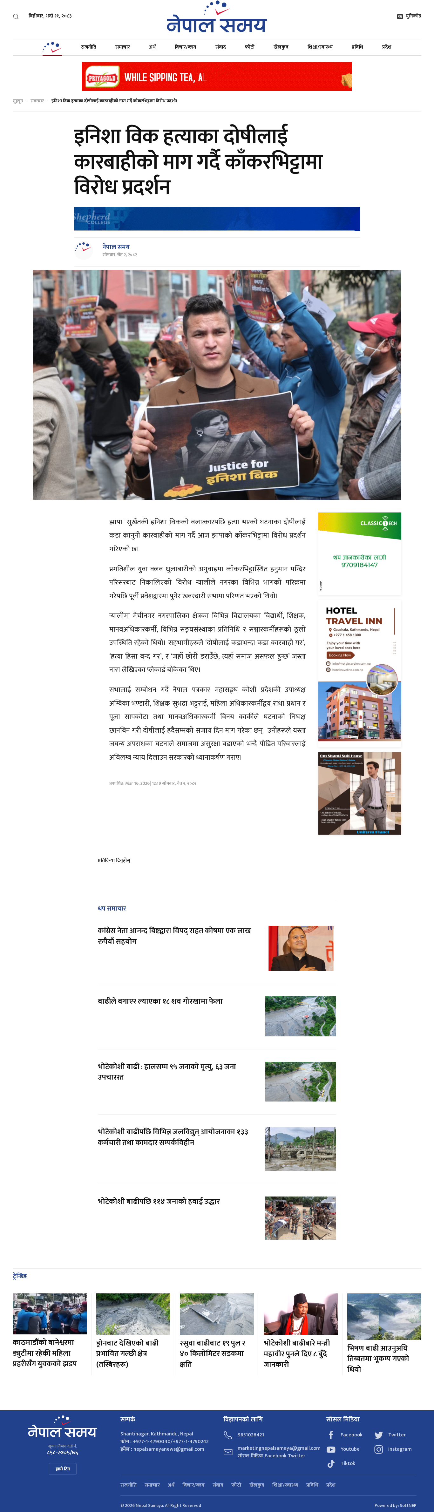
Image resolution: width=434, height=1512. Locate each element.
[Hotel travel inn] (359, 673)
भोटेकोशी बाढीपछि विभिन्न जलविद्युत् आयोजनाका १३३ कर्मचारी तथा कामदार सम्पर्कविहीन (173, 1137)
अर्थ (152, 47)
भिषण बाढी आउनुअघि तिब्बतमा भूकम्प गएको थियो (378, 1359)
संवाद (220, 47)
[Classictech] (359, 553)
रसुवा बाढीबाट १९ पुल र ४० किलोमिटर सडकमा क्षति (212, 1354)
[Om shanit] (359, 793)
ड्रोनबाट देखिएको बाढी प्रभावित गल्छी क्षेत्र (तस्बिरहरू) (127, 1354)
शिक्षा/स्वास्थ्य (320, 47)
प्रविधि (357, 47)
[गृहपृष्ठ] (52, 47)
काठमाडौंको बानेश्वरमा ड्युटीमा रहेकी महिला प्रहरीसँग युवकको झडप (45, 1353)
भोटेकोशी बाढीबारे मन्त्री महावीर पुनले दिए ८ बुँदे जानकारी (297, 1354)
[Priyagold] (217, 76)
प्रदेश (386, 47)
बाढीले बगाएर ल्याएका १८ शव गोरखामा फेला (160, 1001)
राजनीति (88, 47)
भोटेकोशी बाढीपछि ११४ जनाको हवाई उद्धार (159, 1201)
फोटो (249, 47)
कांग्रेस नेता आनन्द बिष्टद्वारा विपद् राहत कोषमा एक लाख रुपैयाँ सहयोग (174, 936)
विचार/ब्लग (185, 47)
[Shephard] (217, 218)
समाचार (122, 47)
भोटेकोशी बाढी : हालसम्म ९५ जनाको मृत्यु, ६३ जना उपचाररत (167, 1072)
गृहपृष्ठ (18, 101)
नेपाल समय (116, 247)
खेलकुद (281, 47)
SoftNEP (408, 1505)
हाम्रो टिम (63, 1469)
